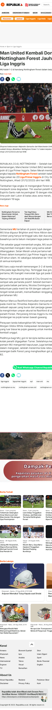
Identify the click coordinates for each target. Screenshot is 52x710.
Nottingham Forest (27, 173)
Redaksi (22, 680)
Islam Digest (42, 654)
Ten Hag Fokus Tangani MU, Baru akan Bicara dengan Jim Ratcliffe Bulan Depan (32, 216)
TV (1, 668)
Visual (21, 665)
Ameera (3, 650)
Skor (39, 650)
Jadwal (19, 19)
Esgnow (3, 665)
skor (35, 13)
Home (2, 46)
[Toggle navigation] (2, 5)
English (40, 665)
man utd (39, 381)
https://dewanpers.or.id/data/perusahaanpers (20, 697)
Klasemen (7, 19)
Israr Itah (7, 74)
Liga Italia (42, 19)
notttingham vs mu (8, 387)
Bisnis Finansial (43, 661)
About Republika (6, 680)
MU (14, 229)
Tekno (21, 661)
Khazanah (4, 654)
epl (31, 381)
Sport (9, 46)
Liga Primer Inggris (30, 177)
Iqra (20, 654)
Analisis (22, 657)
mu (48, 381)
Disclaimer (4, 683)
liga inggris (5, 381)
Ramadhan (23, 668)
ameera (5, 13)
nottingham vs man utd (27, 387)
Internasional (5, 661)
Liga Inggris (31, 19)
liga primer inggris (19, 381)
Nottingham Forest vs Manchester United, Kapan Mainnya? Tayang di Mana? (11, 215)
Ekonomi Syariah (21, 13)
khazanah (46, 13)
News (2, 657)
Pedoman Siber (43, 680)
